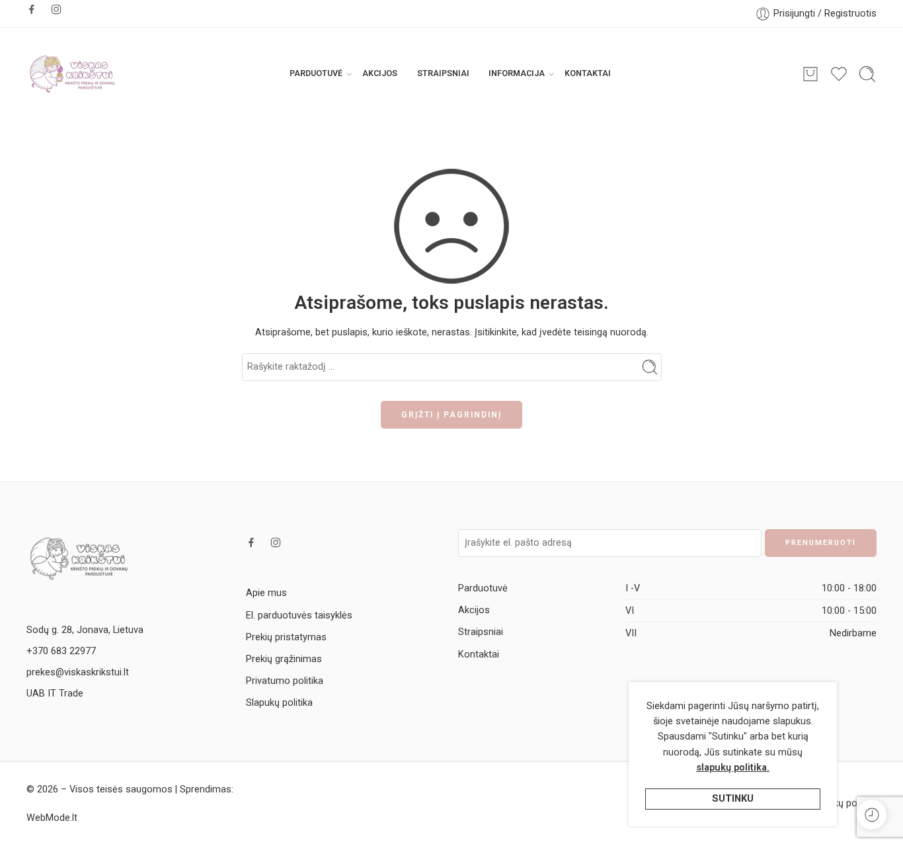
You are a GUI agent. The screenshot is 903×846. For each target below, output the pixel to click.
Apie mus (266, 593)
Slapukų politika (279, 702)
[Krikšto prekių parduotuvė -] (72, 74)
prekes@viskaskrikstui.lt (77, 672)
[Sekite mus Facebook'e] (31, 9)
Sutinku (733, 798)
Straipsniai (443, 73)
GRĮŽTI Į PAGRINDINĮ (451, 414)
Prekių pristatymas (286, 637)
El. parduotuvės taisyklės (299, 615)
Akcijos (379, 73)
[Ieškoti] (867, 74)
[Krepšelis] (810, 74)
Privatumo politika (284, 681)
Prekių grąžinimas (284, 659)
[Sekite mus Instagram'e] (56, 9)
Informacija (517, 73)
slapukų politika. (732, 767)
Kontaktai (588, 73)
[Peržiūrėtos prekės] (871, 814)
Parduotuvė (316, 73)
